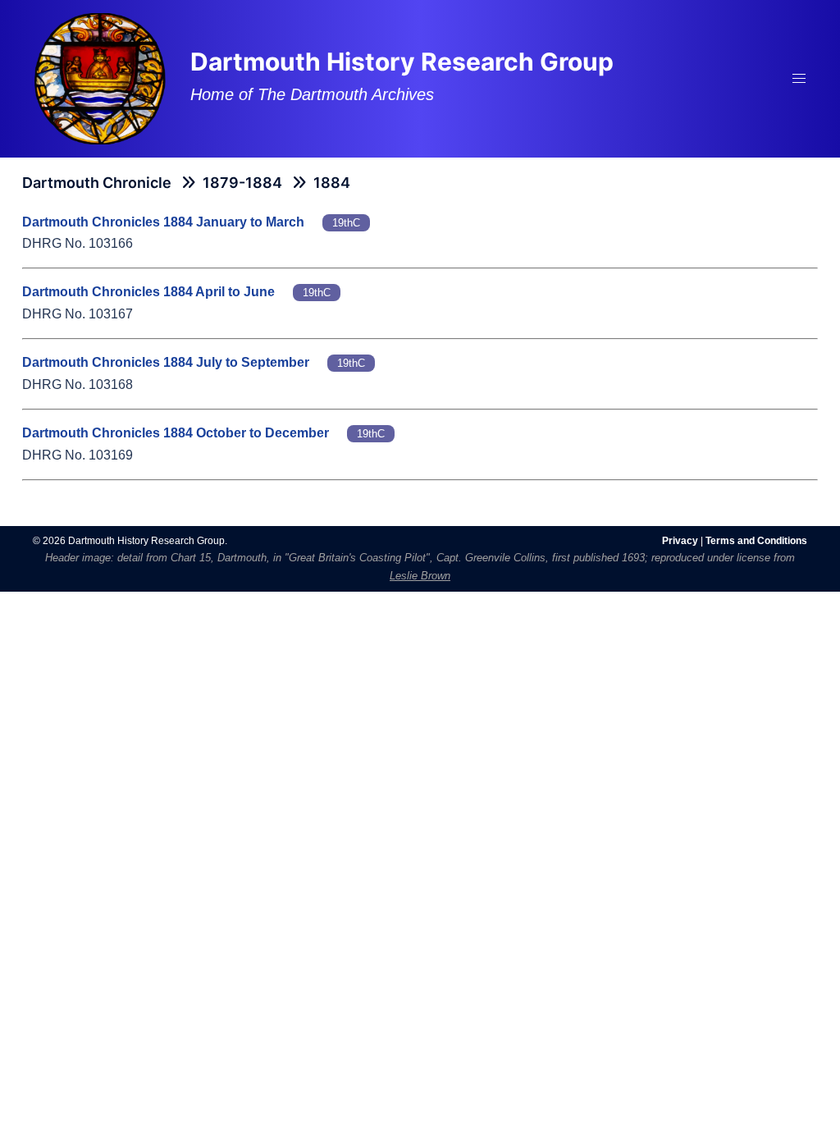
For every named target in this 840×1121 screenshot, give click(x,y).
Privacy (680, 541)
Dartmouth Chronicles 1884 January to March (163, 222)
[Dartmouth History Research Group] (100, 78)
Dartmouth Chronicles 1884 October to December (175, 433)
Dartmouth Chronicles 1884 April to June (148, 292)
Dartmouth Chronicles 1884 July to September (165, 362)
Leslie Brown (420, 576)
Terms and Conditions (756, 541)
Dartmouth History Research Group (402, 61)
